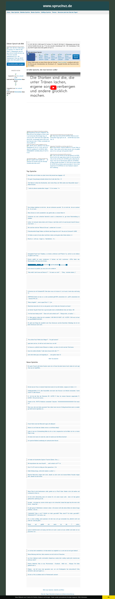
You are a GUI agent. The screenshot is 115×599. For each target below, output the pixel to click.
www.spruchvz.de (57, 6)
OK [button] (108, 597)
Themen (54, 12)
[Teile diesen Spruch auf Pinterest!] (36, 57)
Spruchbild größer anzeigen (16, 64)
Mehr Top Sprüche (53, 358)
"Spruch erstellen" (62, 62)
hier (29, 65)
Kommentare (18, 79)
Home (8, 12)
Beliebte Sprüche (25, 12)
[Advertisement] (57, 27)
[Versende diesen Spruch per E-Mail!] (68, 59)
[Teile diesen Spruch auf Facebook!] (31, 59)
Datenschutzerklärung (68, 594)
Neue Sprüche (15, 12)
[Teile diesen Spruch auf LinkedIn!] (61, 59)
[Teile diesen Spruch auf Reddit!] (54, 59)
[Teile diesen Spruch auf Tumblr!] (47, 59)
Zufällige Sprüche (46, 12)
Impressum (59, 594)
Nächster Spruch (76, 56)
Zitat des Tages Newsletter (48, 594)
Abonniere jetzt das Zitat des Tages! (68, 12)
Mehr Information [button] (82, 597)
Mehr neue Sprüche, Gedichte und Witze (53, 590)
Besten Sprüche (35, 12)
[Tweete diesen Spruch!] (41, 59)
